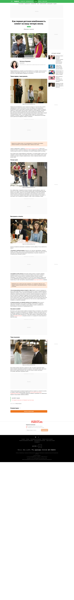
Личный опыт (33, 3)
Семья (35, 1)
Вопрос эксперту (43, 3)
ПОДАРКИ (55, 3)
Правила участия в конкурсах (47, 439)
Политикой (29, 427)
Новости (22, 1)
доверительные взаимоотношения (32, 148)
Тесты (38, 3)
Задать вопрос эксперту (50, 440)
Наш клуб (44, 1)
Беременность (29, 1)
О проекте (23, 439)
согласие (30, 426)
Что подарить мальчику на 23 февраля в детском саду (23, 400)
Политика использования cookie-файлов (26, 440)
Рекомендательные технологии (39, 440)
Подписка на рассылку (30, 424)
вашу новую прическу (38, 279)
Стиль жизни (21, 3)
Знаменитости (27, 3)
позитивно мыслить (18, 315)
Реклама (27, 439)
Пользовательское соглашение (35, 439)
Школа (39, 1)
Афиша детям (49, 3)
